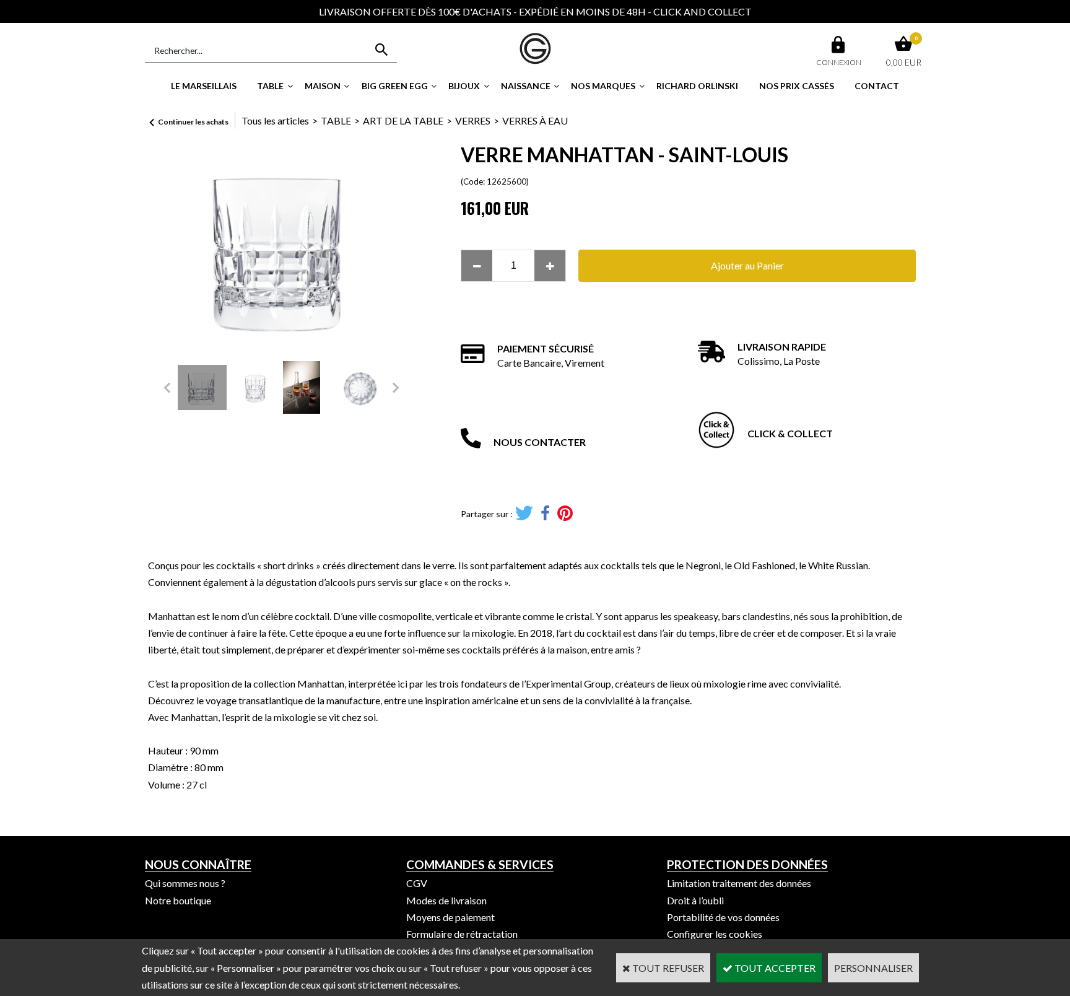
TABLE (270, 86)
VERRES (472, 120)
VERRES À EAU (535, 120)
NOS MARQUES (603, 86)
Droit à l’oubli (695, 900)
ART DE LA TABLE (403, 120)
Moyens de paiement (450, 917)
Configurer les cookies (714, 934)
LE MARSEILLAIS (204, 86)
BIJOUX (464, 86)
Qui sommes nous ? (185, 883)
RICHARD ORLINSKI (697, 86)
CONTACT (877, 86)
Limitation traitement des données (739, 883)
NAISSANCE (525, 86)
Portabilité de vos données (723, 917)
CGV (416, 883)
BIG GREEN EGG (395, 86)
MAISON (323, 86)
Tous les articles (275, 120)
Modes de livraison (446, 900)
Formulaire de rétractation (462, 934)
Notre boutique (178, 900)
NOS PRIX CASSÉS (796, 86)
